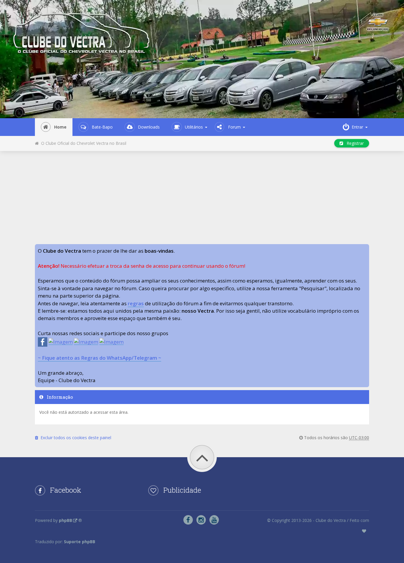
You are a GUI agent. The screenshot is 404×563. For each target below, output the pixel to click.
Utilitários (194, 127)
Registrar (353, 143)
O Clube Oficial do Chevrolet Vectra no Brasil (82, 143)
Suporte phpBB (79, 541)
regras (136, 303)
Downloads (149, 127)
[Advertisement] (202, 195)
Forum (234, 127)
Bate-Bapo (102, 127)
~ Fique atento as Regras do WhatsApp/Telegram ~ (99, 357)
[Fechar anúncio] (364, 249)
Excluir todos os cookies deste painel (74, 437)
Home (60, 127)
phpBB (65, 520)
